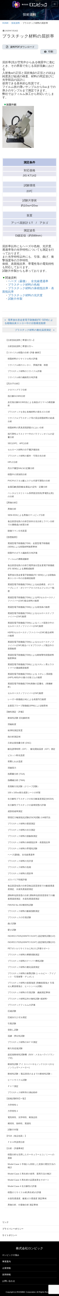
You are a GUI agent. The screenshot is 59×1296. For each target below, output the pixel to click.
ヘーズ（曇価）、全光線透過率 (28, 281)
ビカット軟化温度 (16, 755)
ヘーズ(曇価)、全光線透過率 (21, 854)
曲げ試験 (12, 923)
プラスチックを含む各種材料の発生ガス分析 (29, 412)
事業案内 (6, 1261)
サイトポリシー (9, 1235)
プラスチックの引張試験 (19, 917)
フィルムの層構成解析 (18, 559)
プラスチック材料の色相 (24, 284)
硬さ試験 (12, 930)
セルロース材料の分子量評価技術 (23, 449)
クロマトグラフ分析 (17, 390)
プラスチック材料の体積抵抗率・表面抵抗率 (29, 842)
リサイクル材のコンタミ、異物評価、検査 (28, 365)
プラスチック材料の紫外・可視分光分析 (27, 456)
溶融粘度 (12, 724)
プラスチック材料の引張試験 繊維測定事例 (29, 992)
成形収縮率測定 (15, 811)
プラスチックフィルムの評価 (21, 1005)
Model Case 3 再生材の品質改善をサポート (28, 1180)
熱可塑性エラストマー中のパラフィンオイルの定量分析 (31, 435)
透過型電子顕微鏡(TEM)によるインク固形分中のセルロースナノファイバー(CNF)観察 (31, 624)
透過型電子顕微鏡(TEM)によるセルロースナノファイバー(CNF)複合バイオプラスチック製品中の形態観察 (31, 645)
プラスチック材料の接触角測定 (22, 836)
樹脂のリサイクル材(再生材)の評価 (24, 1192)
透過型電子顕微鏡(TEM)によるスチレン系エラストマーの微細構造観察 (31, 666)
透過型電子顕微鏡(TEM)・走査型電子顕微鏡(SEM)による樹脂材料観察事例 (29, 545)
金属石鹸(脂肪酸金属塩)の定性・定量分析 (27, 487)
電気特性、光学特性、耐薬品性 (22, 1117)
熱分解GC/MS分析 (16, 396)
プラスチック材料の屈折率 (20, 873)
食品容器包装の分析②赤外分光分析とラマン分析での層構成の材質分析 (31, 523)
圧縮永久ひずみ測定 (17, 1017)
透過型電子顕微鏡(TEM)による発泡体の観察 (29, 607)
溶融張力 (12, 768)
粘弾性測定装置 (15, 730)
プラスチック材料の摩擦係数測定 (23, 954)
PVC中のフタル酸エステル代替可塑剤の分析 (29, 480)
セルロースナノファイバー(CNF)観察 (25, 693)
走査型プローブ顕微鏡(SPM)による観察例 (28, 705)
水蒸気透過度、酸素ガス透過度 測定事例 (27, 1198)
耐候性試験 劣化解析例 (18, 718)
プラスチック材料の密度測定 (21, 823)
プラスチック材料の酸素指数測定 (23, 911)
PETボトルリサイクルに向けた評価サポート (29, 948)
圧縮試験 (12, 1011)
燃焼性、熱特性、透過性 (19, 1123)
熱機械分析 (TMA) (16, 780)
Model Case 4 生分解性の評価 (22, 1186)
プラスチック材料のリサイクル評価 (25, 371)
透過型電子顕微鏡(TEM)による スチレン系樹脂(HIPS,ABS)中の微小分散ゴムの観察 (30, 675)
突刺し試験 (13, 1030)
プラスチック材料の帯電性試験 (22, 848)
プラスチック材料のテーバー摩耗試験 (26, 961)
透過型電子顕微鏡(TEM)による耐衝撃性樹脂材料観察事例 (31, 656)
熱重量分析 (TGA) (16, 774)
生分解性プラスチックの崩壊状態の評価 (27, 805)
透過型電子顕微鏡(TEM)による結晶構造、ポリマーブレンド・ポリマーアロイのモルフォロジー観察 (31, 587)
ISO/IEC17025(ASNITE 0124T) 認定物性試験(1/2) (31, 936)
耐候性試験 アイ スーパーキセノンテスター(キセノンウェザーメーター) (31, 1066)
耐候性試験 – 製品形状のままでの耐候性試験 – (30, 1074)
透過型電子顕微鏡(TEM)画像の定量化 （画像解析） (30, 685)
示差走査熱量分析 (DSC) (19, 743)
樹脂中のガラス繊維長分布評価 (22, 553)
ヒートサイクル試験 (17, 1080)
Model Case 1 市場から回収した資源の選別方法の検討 (32, 1166)
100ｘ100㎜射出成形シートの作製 (24, 792)
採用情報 (6, 1274)
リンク (5, 1222)
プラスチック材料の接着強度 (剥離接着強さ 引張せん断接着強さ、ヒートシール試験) (31, 984)
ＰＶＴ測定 (13, 1086)
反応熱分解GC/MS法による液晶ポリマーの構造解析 (31, 404)
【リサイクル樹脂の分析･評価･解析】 (24, 352)
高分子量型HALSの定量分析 (21, 468)
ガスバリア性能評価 (17, 879)
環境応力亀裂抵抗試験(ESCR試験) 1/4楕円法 (29, 817)
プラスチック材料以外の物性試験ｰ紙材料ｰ (28, 999)
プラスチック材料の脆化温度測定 (33, 330)
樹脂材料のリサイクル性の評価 (22, 358)
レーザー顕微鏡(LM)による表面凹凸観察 (27, 699)
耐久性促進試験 (15, 1048)
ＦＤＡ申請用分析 (16, 1142)
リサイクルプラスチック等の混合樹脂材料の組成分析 (31, 419)
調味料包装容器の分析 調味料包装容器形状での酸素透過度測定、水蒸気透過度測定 (31, 897)
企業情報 (6, 1268)
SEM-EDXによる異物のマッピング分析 (26, 515)
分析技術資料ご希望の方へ (20, 346)
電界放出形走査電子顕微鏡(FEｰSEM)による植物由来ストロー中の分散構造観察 (29, 321)
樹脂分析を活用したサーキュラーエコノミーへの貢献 (31, 1156)
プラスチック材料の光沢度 (25, 295)
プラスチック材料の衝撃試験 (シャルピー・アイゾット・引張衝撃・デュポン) (32, 975)
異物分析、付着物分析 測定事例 (23, 1205)
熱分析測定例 (14, 736)
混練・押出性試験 (16, 1036)
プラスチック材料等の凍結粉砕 (22, 1092)
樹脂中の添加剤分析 (17, 474)
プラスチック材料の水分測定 (21, 830)
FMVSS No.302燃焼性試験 (20, 905)
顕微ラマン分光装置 (17, 531)
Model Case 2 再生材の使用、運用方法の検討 (29, 1173)
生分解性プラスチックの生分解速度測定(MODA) (31, 799)
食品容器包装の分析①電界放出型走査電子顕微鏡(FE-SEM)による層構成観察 (31, 567)
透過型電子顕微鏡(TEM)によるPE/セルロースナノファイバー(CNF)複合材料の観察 (31, 599)
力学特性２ (13, 1111)
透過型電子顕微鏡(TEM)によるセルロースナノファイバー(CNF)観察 (31, 615)
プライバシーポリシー (12, 1229)
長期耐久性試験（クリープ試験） (23, 786)
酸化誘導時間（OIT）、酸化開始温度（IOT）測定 (31, 749)
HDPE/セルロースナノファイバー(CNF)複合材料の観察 (31, 634)
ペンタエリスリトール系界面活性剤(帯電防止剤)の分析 (31, 495)
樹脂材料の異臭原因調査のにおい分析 (26, 427)
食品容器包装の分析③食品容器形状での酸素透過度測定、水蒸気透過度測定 (31, 887)
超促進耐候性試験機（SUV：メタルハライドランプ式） (31, 1056)
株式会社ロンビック (29, 1248)
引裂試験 (12, 1023)
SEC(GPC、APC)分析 (18, 443)
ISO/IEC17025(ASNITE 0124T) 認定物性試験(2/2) (31, 942)
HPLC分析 (13, 462)
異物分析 (12, 509)
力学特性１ (13, 1105)
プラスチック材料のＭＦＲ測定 (22, 1042)
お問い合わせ (8, 1281)
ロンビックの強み (10, 1255)
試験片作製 (15, 298)
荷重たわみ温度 (15, 761)
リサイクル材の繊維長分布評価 (22, 377)
